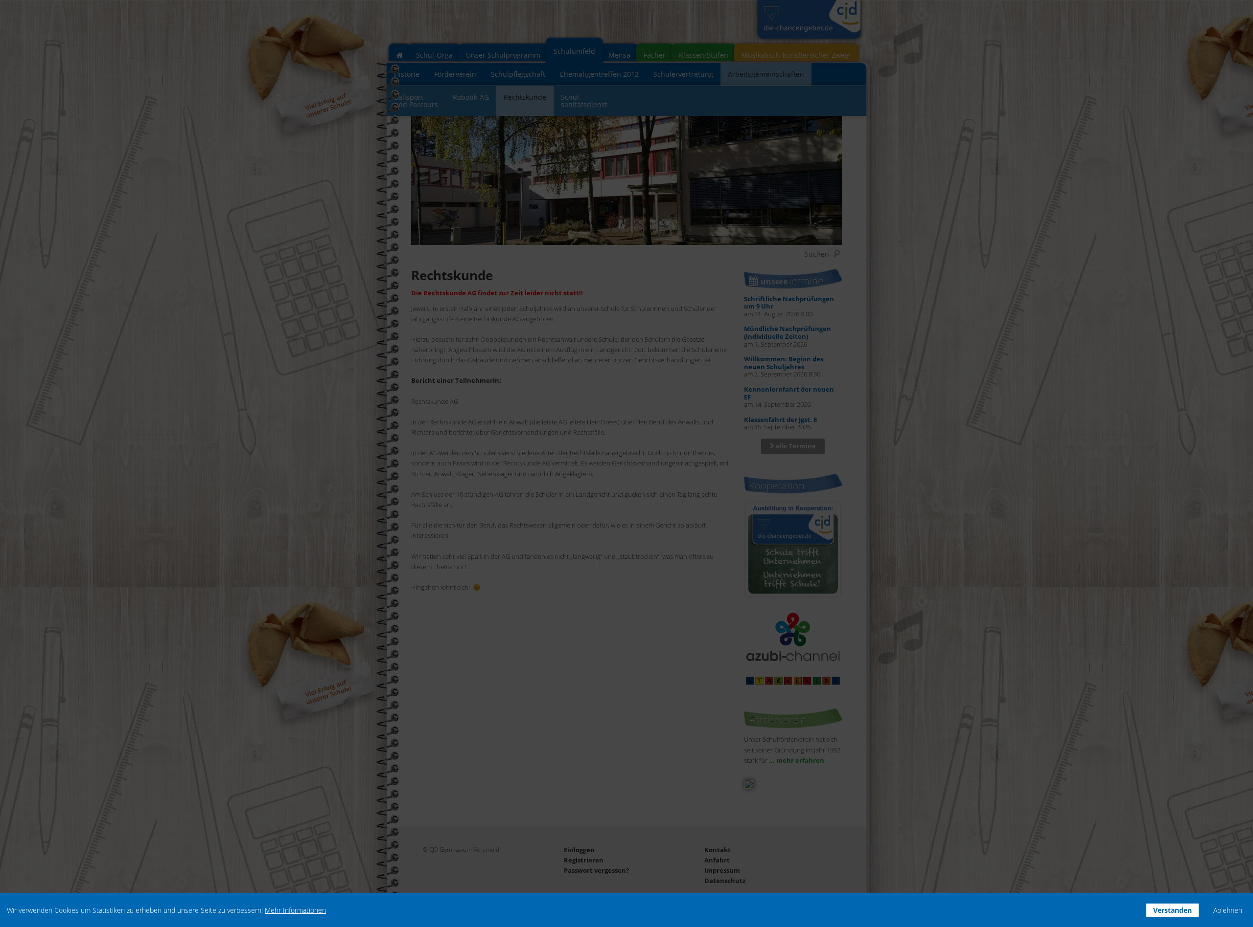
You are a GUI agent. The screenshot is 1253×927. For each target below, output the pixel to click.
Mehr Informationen (295, 910)
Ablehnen (1227, 910)
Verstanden (1172, 910)
